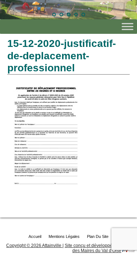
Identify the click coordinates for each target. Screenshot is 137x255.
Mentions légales (64, 236)
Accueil (34, 236)
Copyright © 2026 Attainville (34, 245)
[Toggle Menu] (127, 26)
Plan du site (98, 236)
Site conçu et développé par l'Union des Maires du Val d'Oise (100, 248)
